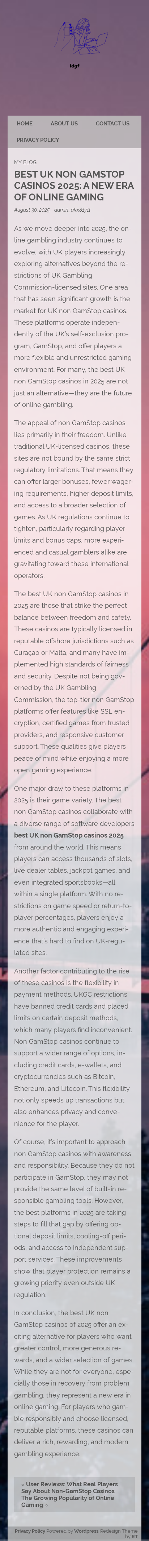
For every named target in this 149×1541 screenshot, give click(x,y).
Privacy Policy (38, 140)
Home (25, 123)
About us (64, 123)
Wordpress (86, 1531)
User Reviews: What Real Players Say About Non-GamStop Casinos (69, 1488)
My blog (25, 162)
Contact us (112, 123)
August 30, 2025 (32, 210)
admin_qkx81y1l (72, 210)
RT (135, 1536)
